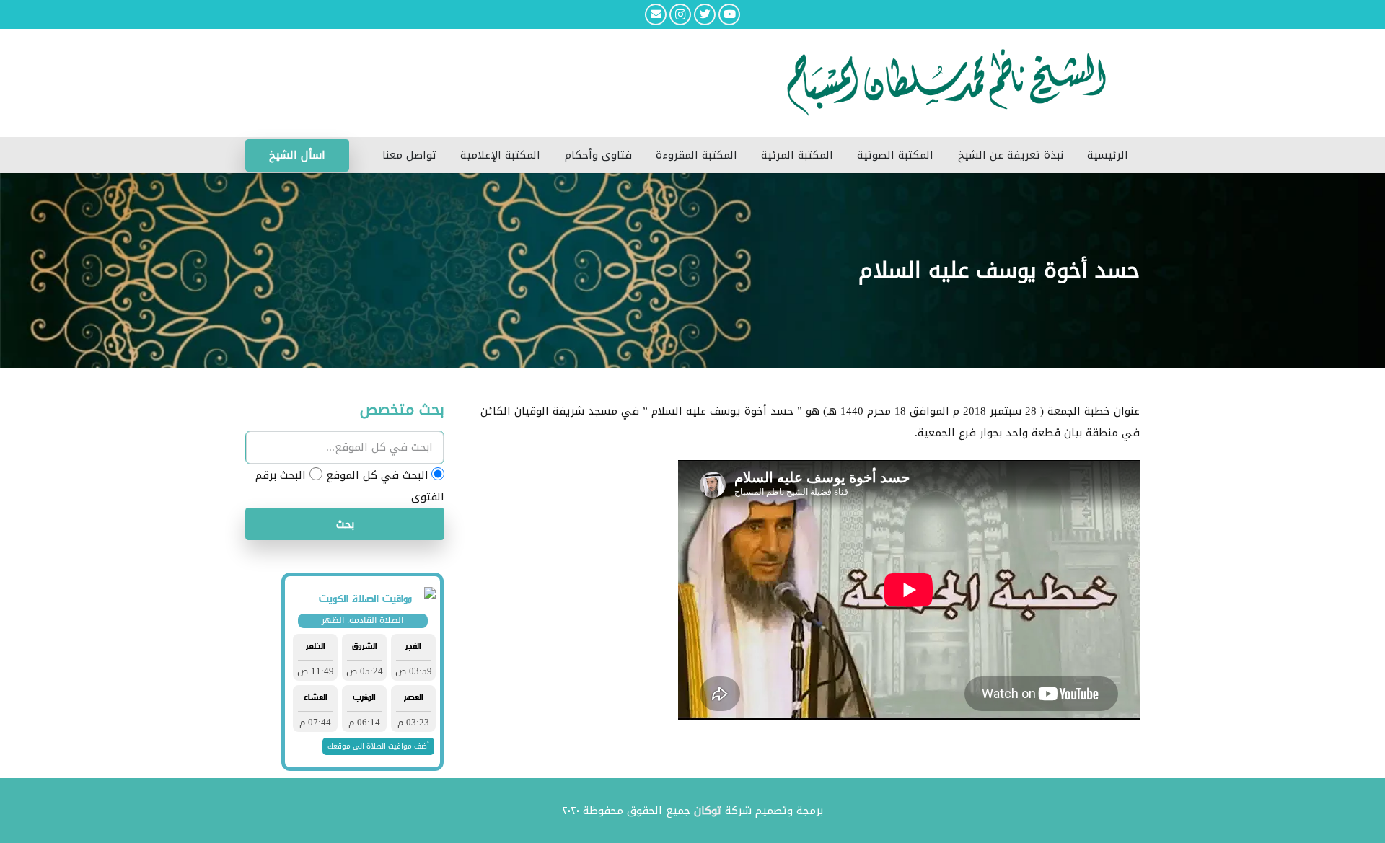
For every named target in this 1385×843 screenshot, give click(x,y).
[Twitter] (705, 14)
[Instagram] (680, 14)
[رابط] (599, 83)
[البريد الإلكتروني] (656, 14)
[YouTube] (729, 14)
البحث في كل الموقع (377, 475)
